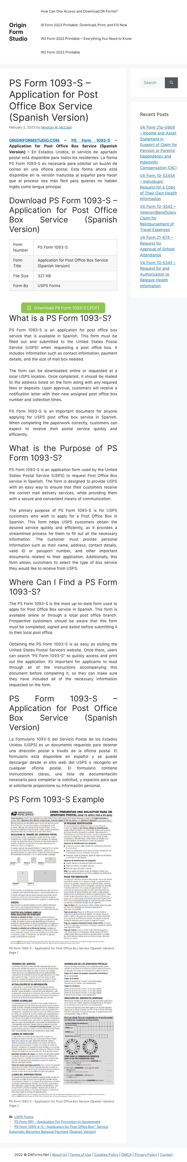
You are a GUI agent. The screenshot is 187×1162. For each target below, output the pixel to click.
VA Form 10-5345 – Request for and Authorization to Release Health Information (158, 274)
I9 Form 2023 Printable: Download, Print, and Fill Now (84, 25)
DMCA (126, 1154)
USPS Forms (24, 1117)
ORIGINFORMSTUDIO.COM (34, 140)
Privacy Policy (146, 1154)
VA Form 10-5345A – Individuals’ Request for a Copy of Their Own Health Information (158, 187)
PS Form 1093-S (90, 140)
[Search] (171, 82)
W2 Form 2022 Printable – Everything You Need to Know (86, 38)
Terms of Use (80, 1154)
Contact (166, 1154)
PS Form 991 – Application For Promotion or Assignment (57, 1122)
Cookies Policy (106, 1154)
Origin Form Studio (18, 32)
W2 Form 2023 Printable (60, 52)
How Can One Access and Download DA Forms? (79, 11)
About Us (59, 1154)
